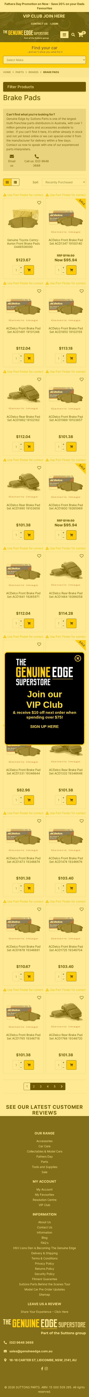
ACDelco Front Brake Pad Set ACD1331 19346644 (23, 771)
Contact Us (44, 1227)
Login (54, 23)
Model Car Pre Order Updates (44, 1289)
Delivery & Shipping (44, 1253)
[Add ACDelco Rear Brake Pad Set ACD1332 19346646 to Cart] (71, 800)
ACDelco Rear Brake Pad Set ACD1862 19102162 (23, 418)
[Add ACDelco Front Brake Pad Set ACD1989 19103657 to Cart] (71, 446)
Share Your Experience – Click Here (44, 1311)
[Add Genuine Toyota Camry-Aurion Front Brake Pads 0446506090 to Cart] (29, 270)
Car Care (44, 1146)
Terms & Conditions (44, 1258)
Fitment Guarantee (44, 1279)
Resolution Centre (45, 1199)
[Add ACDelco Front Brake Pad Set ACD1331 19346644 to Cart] (29, 800)
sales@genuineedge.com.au (30, 1351)
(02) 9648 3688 (21, 1342)
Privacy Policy (44, 1263)
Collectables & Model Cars (44, 1151)
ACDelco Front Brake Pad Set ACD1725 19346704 (66, 948)
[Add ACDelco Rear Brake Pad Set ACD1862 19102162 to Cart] (29, 446)
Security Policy (45, 1274)
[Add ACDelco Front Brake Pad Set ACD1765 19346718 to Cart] (29, 1065)
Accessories (44, 1141)
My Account (44, 1189)
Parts (44, 1161)
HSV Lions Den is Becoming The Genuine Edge (44, 1248)
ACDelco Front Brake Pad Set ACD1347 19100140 (66, 241)
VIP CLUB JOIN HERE (44, 16)
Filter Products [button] (20, 87)
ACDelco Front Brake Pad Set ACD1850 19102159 (66, 330)
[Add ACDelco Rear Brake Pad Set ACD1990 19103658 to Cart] (29, 535)
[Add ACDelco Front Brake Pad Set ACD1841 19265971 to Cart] (29, 623)
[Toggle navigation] (64, 34)
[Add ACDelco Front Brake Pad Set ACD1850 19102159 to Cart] (71, 358)
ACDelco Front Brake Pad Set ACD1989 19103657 (66, 418)
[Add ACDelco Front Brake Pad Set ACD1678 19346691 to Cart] (29, 976)
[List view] (15, 182)
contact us (39, 23)
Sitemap (44, 1294)
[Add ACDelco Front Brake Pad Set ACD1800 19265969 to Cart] (71, 535)
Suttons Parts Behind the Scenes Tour (44, 1284)
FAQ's (44, 1243)
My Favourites (44, 1194)
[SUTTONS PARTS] (26, 34)
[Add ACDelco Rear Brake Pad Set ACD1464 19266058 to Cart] (71, 623)
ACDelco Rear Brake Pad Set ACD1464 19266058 (66, 594)
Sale (44, 1172)
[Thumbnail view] (7, 182)
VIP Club (44, 1205)
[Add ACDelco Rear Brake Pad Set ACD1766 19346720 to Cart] (71, 1065)
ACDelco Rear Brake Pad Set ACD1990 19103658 (23, 506)
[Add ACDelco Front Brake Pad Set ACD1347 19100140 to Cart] (71, 270)
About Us (44, 1222)
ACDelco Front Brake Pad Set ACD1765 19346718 (23, 1036)
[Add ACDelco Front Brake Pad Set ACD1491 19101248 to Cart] (29, 358)
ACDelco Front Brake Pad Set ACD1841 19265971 (23, 594)
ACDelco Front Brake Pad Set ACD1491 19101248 (23, 330)
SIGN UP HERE (44, 726)
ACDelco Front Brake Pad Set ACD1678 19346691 (23, 948)
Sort (35, 182)
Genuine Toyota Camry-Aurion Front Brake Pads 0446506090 (23, 243)
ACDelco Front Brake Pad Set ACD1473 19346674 (23, 859)
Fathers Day (44, 1156)
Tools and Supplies (44, 1167)
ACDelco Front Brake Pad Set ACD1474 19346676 (66, 859)
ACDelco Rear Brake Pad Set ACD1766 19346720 (66, 1036)
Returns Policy (44, 1268)
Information (44, 1232)
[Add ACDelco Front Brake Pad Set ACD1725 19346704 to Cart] (71, 976)
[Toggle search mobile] (72, 35)
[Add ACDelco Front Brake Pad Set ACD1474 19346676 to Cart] (71, 888)
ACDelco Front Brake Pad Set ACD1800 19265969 (66, 506)
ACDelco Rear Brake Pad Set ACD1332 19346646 (66, 771)
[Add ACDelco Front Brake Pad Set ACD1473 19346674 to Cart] (29, 888)
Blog (45, 1237)
